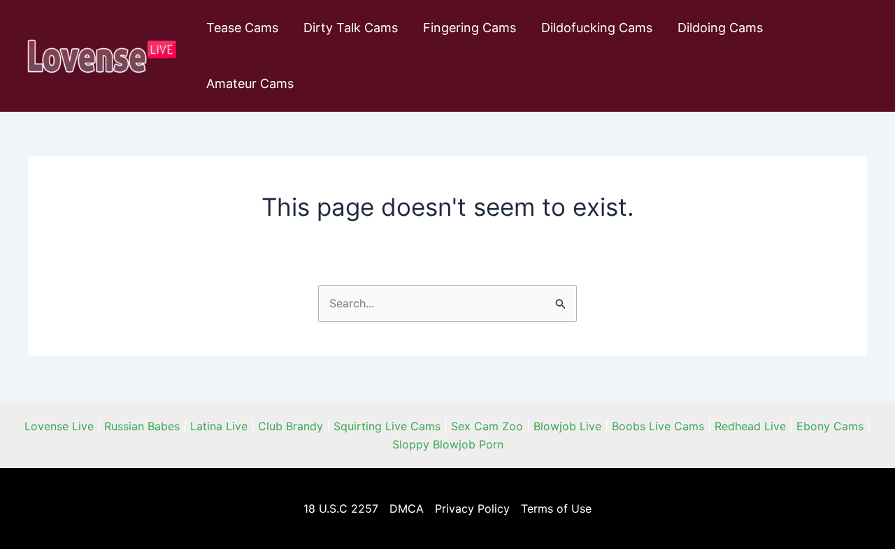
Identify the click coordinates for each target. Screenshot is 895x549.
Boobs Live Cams (658, 426)
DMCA (406, 508)
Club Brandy (290, 426)
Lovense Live (59, 426)
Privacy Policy (472, 508)
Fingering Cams (469, 27)
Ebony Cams (830, 426)
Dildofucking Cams (596, 27)
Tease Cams (242, 27)
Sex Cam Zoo (487, 426)
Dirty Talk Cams (350, 27)
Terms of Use (556, 508)
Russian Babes (142, 426)
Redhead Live (750, 426)
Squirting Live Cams (387, 426)
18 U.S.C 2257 (340, 508)
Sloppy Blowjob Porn (447, 444)
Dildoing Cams (720, 27)
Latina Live (219, 426)
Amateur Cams (250, 83)
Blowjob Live (567, 426)
